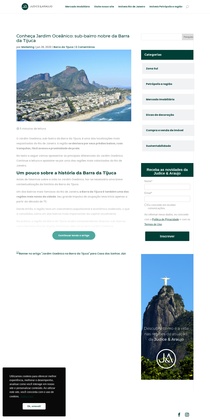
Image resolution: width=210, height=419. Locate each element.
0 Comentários (85, 47)
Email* (148, 193)
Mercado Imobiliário (77, 6)
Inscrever (167, 236)
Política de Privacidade (165, 219)
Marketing (27, 47)
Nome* (148, 181)
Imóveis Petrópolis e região (165, 6)
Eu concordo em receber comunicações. (161, 207)
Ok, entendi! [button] (34, 406)
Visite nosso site (104, 6)
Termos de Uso (153, 224)
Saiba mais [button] (26, 396)
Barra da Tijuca (63, 47)
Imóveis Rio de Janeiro (131, 6)
